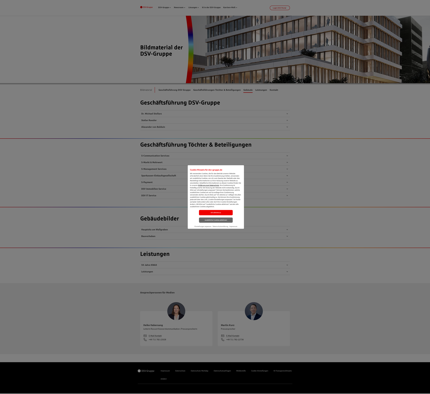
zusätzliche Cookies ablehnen (216, 220)
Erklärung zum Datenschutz (208, 185)
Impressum (233, 226)
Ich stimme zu (216, 212)
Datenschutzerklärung (220, 226)
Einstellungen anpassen (202, 226)
